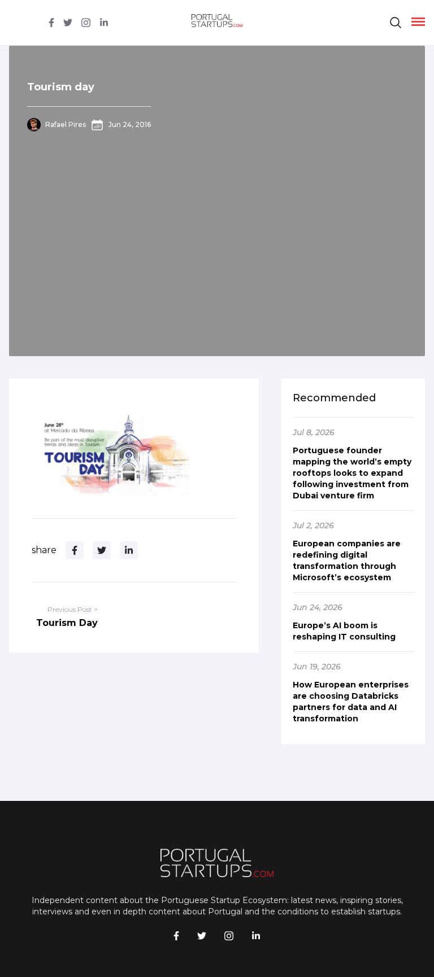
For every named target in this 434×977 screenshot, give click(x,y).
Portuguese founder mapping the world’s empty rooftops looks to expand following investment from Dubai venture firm (352, 473)
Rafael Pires (65, 124)
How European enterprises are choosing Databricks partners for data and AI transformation (351, 702)
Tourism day (60, 87)
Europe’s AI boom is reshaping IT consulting (344, 631)
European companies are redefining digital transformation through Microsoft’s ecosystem (347, 560)
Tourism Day (67, 622)
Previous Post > (72, 609)
